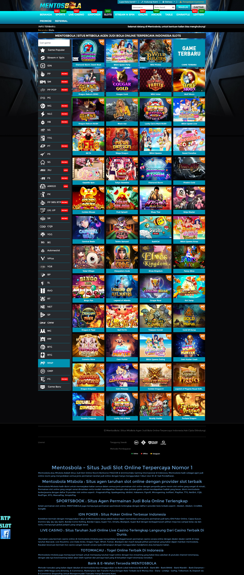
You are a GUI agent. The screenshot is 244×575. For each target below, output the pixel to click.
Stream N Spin (125, 14)
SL (48, 282)
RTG (49, 354)
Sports (60, 14)
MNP (50, 362)
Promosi (45, 20)
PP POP (51, 89)
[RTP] (5, 521)
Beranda (46, 14)
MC (49, 330)
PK (49, 194)
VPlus (50, 258)
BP (49, 274)
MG (49, 105)
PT (48, 145)
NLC (49, 113)
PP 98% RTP (54, 202)
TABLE (169, 14)
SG (49, 162)
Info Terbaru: (47, 26)
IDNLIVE (143, 14)
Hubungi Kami (151, 2)
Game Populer (56, 49)
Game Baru (54, 386)
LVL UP (51, 210)
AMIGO (51, 186)
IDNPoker (94, 14)
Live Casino (76, 14)
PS (48, 153)
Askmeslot (53, 250)
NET (49, 306)
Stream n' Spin (55, 57)
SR (48, 218)
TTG (49, 137)
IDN (49, 65)
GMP (50, 370)
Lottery (198, 14)
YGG (49, 234)
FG (49, 379)
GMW (50, 322)
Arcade (156, 14)
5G (49, 129)
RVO (50, 290)
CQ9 (50, 226)
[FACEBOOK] (5, 534)
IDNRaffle (183, 14)
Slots (108, 14)
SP (48, 314)
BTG (49, 346)
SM (49, 81)
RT (48, 298)
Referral (61, 20)
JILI (49, 170)
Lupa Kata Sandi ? (127, 2)
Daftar (199, 7)
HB (49, 121)
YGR (49, 266)
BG (49, 242)
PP (49, 73)
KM (49, 338)
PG (49, 97)
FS (48, 178)
